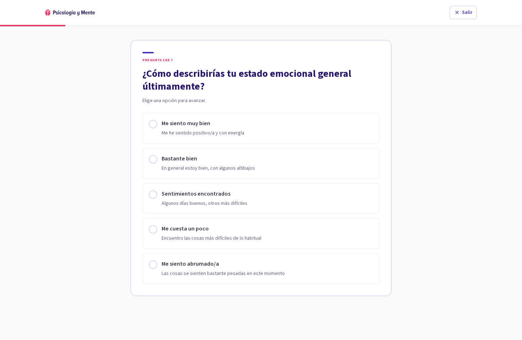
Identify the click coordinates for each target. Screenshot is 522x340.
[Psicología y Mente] (70, 12)
